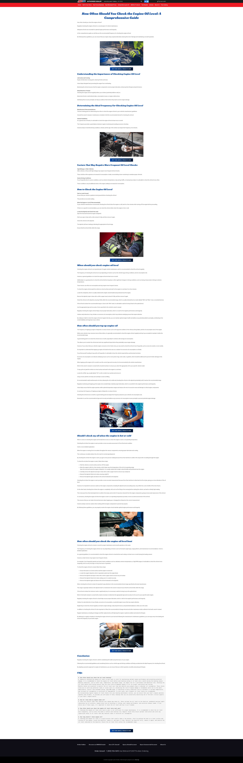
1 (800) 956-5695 (112, 751)
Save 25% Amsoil (114, 744)
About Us (163, 744)
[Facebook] (145, 1)
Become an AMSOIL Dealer (97, 744)
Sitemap (137, 759)
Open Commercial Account (148, 744)
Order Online (81, 744)
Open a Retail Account (130, 744)
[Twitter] (147, 1)
